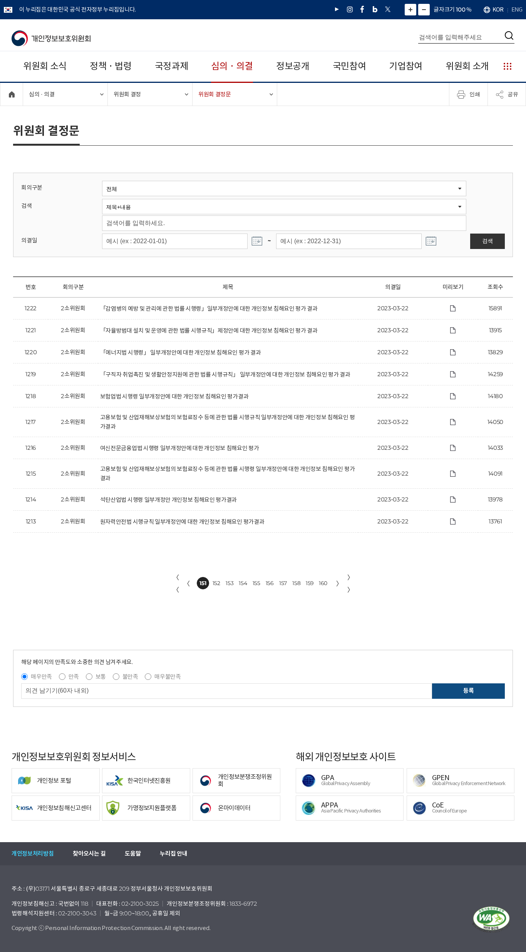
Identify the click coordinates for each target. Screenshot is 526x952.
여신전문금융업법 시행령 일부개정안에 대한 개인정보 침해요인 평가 (179, 448)
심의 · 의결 (232, 66)
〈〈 (176, 584)
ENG (516, 9)
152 (216, 583)
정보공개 (293, 66)
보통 (100, 676)
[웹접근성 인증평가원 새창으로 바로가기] (491, 920)
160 (323, 583)
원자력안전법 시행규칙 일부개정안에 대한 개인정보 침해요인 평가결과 (182, 521)
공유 (513, 94)
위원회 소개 (467, 66)
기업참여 (405, 66)
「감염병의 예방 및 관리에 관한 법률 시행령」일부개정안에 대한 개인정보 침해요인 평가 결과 (209, 308)
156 (270, 583)
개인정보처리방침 (33, 853)
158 (296, 583)
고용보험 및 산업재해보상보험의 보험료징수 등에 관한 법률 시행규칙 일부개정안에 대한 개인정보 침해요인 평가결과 (227, 422)
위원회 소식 (45, 66)
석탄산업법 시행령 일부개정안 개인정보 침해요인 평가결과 (168, 499)
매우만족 (41, 676)
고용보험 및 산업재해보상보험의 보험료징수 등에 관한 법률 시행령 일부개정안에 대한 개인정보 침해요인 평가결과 (227, 473)
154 (243, 583)
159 (310, 583)
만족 (74, 676)
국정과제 (171, 66)
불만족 (130, 676)
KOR (497, 9)
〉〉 (350, 584)
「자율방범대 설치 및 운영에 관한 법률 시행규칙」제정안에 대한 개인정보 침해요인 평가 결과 (209, 330)
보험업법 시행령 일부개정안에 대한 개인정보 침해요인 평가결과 (174, 396)
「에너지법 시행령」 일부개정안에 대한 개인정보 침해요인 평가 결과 (180, 352)
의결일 (29, 240)
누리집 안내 (173, 853)
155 (256, 583)
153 (229, 583)
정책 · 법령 (111, 66)
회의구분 (31, 187)
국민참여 (349, 66)
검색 (26, 205)
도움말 (133, 853)
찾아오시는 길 (89, 853)
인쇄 (474, 94)
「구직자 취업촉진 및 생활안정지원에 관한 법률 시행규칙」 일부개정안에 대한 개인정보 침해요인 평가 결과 (225, 374)
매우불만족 (167, 676)
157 (283, 583)
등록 (468, 690)
